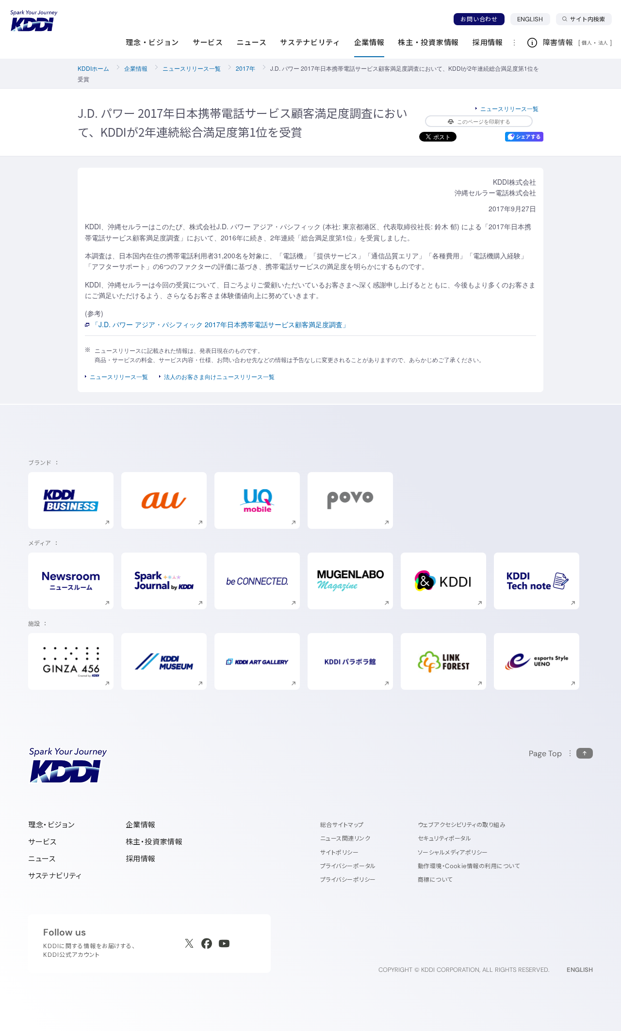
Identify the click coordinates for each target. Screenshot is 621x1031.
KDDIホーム (93, 68)
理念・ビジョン (51, 825)
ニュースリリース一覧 (192, 68)
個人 (587, 42)
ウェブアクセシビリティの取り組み (462, 825)
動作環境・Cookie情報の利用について (469, 866)
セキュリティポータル (445, 838)
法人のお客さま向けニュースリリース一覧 (219, 376)
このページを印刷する (483, 121)
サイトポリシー (339, 852)
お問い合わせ (478, 19)
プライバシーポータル (348, 866)
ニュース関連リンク (345, 838)
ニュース (41, 859)
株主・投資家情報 (154, 842)
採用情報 (141, 859)
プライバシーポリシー (348, 879)
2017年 (245, 68)
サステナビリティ (55, 876)
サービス (42, 842)
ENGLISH (533, 19)
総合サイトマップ (342, 825)
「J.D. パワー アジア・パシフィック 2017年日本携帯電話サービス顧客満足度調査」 (220, 324)
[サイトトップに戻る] (34, 21)
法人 (604, 42)
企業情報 (135, 68)
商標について (435, 879)
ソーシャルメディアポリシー (453, 852)
